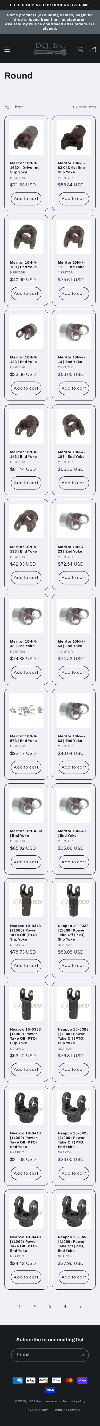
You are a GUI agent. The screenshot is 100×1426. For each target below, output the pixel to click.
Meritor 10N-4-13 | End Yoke (71, 359)
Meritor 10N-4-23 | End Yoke (71, 549)
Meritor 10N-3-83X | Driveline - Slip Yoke (72, 167)
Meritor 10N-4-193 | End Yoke (24, 549)
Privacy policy (36, 1409)
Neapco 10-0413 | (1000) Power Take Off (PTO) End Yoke (25, 1140)
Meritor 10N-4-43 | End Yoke (24, 643)
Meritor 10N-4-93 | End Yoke (74, 833)
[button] (7, 49)
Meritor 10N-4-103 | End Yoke (24, 264)
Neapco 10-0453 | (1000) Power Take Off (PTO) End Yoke (73, 1244)
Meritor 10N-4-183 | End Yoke (71, 454)
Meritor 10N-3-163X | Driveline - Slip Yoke (26, 167)
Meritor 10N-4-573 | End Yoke (24, 738)
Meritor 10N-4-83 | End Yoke (26, 833)
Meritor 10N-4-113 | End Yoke (71, 264)
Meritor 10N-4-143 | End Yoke (24, 454)
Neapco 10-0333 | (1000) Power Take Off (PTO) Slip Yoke (25, 1036)
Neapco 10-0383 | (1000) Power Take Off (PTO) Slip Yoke (73, 1036)
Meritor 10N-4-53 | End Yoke (71, 643)
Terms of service (66, 1409)
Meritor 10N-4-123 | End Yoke (24, 359)
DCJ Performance (43, 1401)
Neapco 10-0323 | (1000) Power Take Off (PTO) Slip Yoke (73, 932)
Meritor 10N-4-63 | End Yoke (71, 738)
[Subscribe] (82, 1355)
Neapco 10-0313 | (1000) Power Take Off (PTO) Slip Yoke (25, 932)
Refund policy (74, 1401)
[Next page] (80, 1307)
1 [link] (19, 1307)
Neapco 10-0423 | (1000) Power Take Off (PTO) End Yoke (73, 1140)
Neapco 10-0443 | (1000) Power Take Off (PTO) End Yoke (25, 1244)
